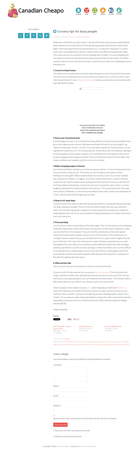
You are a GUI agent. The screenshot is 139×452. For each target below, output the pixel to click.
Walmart (120, 344)
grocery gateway (109, 342)
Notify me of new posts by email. (68, 436)
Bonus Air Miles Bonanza (113, 326)
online (87, 344)
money (76, 344)
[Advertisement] (33, 59)
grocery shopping (122, 342)
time (115, 344)
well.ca (89, 287)
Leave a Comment (82, 37)
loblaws (70, 344)
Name (56, 386)
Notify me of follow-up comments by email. (72, 430)
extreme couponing (86, 342)
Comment (57, 365)
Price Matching (95, 344)
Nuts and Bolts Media (88, 446)
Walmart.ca (121, 287)
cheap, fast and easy (85, 80)
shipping (110, 344)
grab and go (98, 342)
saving (104, 344)
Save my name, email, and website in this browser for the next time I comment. (85, 418)
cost (77, 342)
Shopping (66, 339)
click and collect (69, 342)
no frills (81, 344)
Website (57, 405)
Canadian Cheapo (36, 10)
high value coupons (60, 344)
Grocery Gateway (102, 272)
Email (56, 395)
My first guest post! (86, 326)
